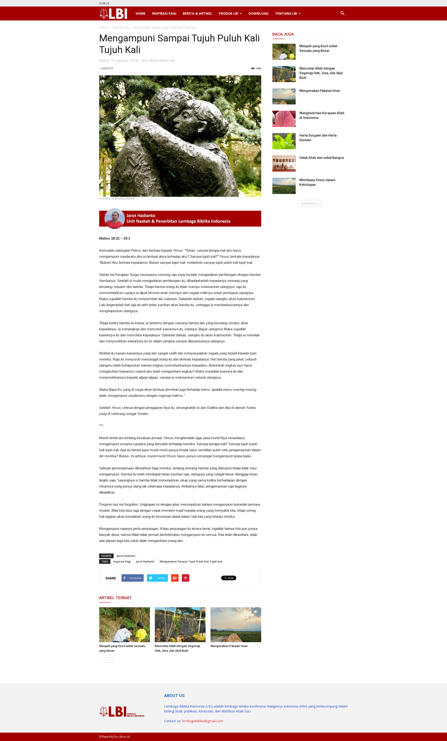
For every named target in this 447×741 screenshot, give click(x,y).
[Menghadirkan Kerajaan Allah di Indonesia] (284, 119)
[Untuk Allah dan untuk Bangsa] (284, 163)
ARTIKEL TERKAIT (115, 597)
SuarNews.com (284, 220)
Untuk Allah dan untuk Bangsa (321, 158)
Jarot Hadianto (126, 555)
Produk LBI (228, 13)
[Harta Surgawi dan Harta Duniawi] (284, 141)
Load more (308, 203)
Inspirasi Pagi (164, 13)
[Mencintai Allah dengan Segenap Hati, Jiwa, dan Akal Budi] (180, 624)
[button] (342, 13)
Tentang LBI (286, 13)
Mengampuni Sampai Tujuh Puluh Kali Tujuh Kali (191, 561)
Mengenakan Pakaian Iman (228, 646)
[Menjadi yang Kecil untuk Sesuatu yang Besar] (124, 624)
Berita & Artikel (197, 13)
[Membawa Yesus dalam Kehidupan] (284, 186)
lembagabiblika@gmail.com (202, 721)
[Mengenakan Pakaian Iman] (235, 624)
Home (141, 13)
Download (258, 13)
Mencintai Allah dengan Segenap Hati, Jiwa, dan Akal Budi (321, 73)
